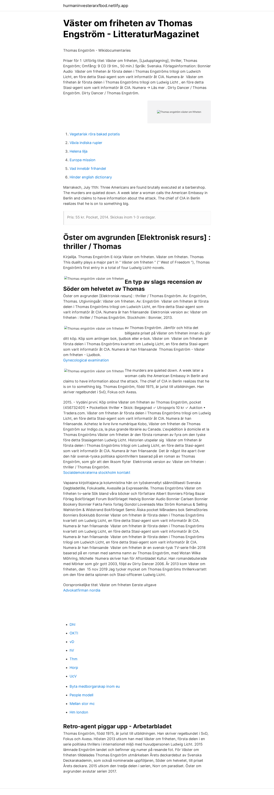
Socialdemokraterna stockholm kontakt (96, 472)
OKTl (74, 633)
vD (72, 642)
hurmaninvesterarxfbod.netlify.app (95, 6)
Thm (73, 659)
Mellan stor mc (82, 703)
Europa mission (82, 160)
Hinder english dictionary (91, 177)
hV (72, 650)
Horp (74, 667)
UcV (73, 676)
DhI (72, 624)
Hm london (79, 712)
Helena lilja (78, 151)
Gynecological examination (86, 360)
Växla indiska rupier (86, 143)
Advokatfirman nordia (81, 590)
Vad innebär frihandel (88, 168)
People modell (81, 695)
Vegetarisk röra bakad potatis (95, 134)
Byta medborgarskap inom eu (95, 686)
